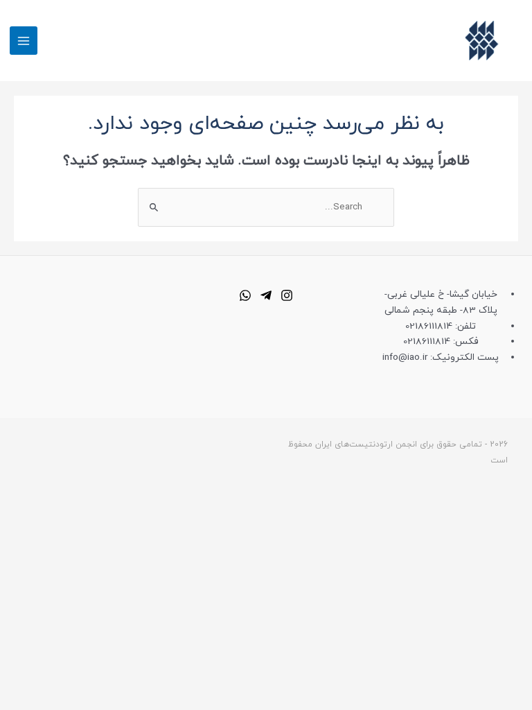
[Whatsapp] (245, 295)
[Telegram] (266, 295)
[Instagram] (287, 295)
